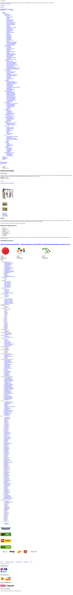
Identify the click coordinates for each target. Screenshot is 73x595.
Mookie (6, 468)
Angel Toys (7, 418)
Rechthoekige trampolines (11, 83)
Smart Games (7, 485)
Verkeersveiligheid (10, 155)
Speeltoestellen (7, 102)
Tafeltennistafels (9, 149)
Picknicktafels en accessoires (12, 122)
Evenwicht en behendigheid (11, 138)
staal (5, 517)
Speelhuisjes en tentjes (8, 117)
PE (5, 511)
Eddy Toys (6, 433)
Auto (5, 306)
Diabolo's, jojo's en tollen (11, 93)
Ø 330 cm (6, 291)
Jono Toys (6, 453)
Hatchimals (6, 444)
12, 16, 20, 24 (7, 309)
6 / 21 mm (6, 347)
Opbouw (6, 331)
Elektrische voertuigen (10, 53)
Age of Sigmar (7, 334)
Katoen (6, 504)
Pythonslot (6, 477)
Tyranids (6, 373)
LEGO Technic (7, 345)
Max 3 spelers (7, 284)
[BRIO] (5, 548)
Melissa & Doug (7, 462)
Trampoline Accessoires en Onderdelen (13, 87)
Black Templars (7, 361)
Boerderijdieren (7, 401)
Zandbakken (9, 70)
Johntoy (6, 452)
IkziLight (6, 449)
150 (5, 310)
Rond (6, 524)
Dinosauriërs (7, 403)
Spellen (8, 18)
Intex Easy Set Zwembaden (11, 63)
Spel (5, 135)
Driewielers (9, 49)
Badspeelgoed (9, 35)
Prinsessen (6, 412)
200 (5, 319)
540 (5, 315)
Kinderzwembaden (10, 61)
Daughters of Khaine (8, 379)
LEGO (8, 15)
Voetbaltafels (9, 148)
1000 (5, 324)
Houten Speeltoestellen (11, 104)
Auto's (8, 79)
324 (5, 322)
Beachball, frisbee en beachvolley (12, 139)
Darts (8, 140)
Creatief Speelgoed (10, 19)
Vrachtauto (6, 307)
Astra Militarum (7, 360)
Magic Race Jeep (7, 460)
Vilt (5, 520)
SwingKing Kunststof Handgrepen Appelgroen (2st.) (56, 244)
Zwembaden (7, 60)
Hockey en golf (9, 130)
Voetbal (8, 126)
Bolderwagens (9, 56)
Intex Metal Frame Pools (11, 64)
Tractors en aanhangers (11, 51)
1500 (5, 325)
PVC (5, 514)
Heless (6, 445)
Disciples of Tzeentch (8, 380)
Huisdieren (6, 409)
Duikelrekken (9, 112)
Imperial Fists (7, 366)
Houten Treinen (9, 21)
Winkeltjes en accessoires (11, 124)
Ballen (8, 132)
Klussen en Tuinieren (8, 410)
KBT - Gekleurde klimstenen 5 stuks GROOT (29, 244)
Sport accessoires (10, 133)
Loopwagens (9, 46)
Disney (6, 404)
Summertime (7, 489)
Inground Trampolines (10, 81)
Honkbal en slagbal (10, 128)
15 (5, 279)
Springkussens (9, 88)
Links (31, 561)
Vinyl (6, 521)
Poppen (8, 25)
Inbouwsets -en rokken (11, 89)
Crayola (6, 429)
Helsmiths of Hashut (8, 385)
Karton (6, 503)
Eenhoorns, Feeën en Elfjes (9, 406)
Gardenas (6, 439)
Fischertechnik (7, 437)
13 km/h (6, 295)
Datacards (6, 355)
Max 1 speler (7, 281)
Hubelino (6, 448)
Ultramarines (7, 374)
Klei (5, 505)
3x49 (5, 314)
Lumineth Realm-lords (8, 388)
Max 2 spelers (7, 283)
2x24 (5, 313)
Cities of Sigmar (7, 378)
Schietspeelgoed (9, 101)
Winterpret (6, 142)
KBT (5, 456)
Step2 (6, 488)
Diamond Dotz (7, 432)
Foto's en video (5, 215)
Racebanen (9, 36)
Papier (6, 510)
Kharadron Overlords (8, 387)
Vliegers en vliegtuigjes (11, 44)
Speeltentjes (9, 119)
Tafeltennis (9, 134)
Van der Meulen (7, 496)
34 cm (6, 351)
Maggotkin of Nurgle (8, 389)
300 (5, 321)
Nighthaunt (6, 390)
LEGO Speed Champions (9, 343)
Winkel (4, 156)
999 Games (7, 417)
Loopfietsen (9, 47)
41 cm (6, 352)
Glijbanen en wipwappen (9, 114)
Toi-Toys (6, 493)
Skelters (8, 52)
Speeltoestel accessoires (11, 105)
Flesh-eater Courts (8, 381)
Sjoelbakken (9, 150)
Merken (1, 561)
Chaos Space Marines (8, 362)
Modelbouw (9, 31)
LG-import (6, 459)
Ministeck (6, 465)
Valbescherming (9, 154)
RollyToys (6, 482)
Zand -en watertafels (10, 72)
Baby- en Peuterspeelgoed (11, 22)
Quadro (6, 478)
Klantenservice (5, 157)
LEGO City (7, 341)
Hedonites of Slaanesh (8, 384)
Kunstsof (6, 506)
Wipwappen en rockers (11, 116)
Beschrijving (5, 213)
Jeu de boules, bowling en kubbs (12, 136)
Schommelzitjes (9, 111)
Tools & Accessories (8, 337)
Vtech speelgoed (9, 16)
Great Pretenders (7, 443)
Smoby (6, 486)
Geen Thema (7, 408)
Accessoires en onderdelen (11, 57)
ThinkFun (6, 492)
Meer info (2, 255)
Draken (6, 405)
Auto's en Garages (10, 30)
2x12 (5, 312)
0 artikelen (3, 163)
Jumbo (6, 455)
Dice (5, 357)
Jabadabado (7, 451)
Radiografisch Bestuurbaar (11, 54)
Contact (4, 159)
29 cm (6, 350)
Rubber (6, 515)
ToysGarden (7, 495)
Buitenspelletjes (9, 137)
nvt (5, 470)
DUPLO (6, 339)
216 (5, 320)
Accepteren (2, 5)
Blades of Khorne (8, 377)
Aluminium (7, 500)
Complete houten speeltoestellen (12, 103)
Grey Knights (7, 365)
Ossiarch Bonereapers (8, 393)
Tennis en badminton (10, 127)
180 (5, 311)
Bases (6, 358)
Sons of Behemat (7, 396)
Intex (5, 450)
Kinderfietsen (9, 58)
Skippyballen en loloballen (11, 99)
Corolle (6, 428)
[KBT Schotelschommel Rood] (5, 254)
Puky (5, 476)
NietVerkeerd (7, 469)
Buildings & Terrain (8, 356)
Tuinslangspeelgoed (10, 78)
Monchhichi (7, 467)
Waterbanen (9, 73)
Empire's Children (8, 364)
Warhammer (7, 262)
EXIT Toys (7, 436)
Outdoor (6, 471)
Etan (5, 435)
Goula (6, 441)
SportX (6, 487)
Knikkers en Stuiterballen (11, 94)
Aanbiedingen (5, 158)
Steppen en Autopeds (10, 48)
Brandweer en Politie (8, 402)
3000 (5, 327)
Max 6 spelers (7, 287)
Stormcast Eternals (8, 398)
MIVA (6, 466)
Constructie (9, 107)
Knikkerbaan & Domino (11, 24)
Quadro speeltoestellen (10, 106)
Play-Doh (6, 474)
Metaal (6, 509)
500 (5, 323)
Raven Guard (7, 370)
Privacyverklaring (19, 561)
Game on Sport (7, 438)
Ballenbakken (9, 120)
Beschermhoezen (10, 86)
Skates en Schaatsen (10, 55)
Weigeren (2, 7)
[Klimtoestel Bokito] (7, 200)
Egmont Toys (7, 434)
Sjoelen (8, 141)
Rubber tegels (9, 153)
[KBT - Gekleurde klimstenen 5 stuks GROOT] (21, 254)
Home (4, 12)
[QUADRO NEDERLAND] (5, 535)
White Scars (7, 375)
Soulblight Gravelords (8, 397)
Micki (6, 464)
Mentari (6, 463)
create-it (6, 430)
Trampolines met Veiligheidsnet (12, 82)
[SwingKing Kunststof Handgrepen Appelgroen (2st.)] (46, 254)
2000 (5, 326)
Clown (6, 427)
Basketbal (8, 129)
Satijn (6, 516)
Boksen (8, 131)
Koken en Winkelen (8, 411)
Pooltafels (8, 151)
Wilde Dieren (7, 415)
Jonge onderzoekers (10, 95)
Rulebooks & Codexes (8, 354)
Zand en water (7, 69)
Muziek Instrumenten (10, 32)
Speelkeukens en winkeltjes (11, 27)
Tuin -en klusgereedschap (11, 97)
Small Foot (6, 484)
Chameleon (7, 424)
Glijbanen (8, 115)
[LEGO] (6, 542)
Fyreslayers (7, 382)
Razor (6, 481)
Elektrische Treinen (10, 29)
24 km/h (6, 296)
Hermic (6, 446)
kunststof (6, 507)
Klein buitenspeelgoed (8, 91)
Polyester (6, 513)
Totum (6, 494)
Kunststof (6, 508)
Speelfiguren (9, 38)
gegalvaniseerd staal (8, 501)
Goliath (6, 440)
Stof (5, 519)
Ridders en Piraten (8, 413)
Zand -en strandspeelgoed (11, 43)
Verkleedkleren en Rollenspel (12, 41)
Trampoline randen (10, 84)
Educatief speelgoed (10, 20)
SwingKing (7, 491)
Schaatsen (8, 145)
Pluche (8, 33)
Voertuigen (6, 414)
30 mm (6, 348)
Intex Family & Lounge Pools (12, 62)
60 (5, 317)
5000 (5, 328)
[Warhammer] (5, 529)
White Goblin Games (8, 498)
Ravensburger (7, 480)
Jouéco (6, 454)
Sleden (8, 143)
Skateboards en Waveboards (11, 59)
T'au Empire (7, 372)
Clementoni (7, 426)
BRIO (6, 422)
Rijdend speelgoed (8, 45)
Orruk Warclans (7, 392)
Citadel (6, 425)
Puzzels (8, 17)
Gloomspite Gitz (7, 383)
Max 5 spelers (7, 286)
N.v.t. (6, 294)
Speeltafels (6, 146)
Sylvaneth (6, 399)
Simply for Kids (7, 483)
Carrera (6, 423)
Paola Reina (7, 472)
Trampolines (7, 80)
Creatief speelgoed (10, 100)
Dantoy (6, 431)
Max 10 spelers (7, 282)
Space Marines (7, 371)
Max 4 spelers (7, 285)
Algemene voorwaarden (9, 561)
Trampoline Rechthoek (8, 292)
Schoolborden (9, 37)
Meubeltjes (6, 121)
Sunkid (6, 490)
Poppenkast (9, 34)
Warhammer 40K (8, 333)
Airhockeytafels (9, 147)
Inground (6, 330)
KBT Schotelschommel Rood (8, 244)
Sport (6, 125)
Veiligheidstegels (10, 90)
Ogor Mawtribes (7, 391)
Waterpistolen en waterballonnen (12, 74)
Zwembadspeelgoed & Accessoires (13, 68)
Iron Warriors (7, 367)
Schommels (7, 109)
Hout (5, 502)
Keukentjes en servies (10, 123)
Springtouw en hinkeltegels (11, 96)
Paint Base (6, 336)
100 (5, 318)
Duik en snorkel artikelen (11, 75)
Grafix (6, 442)
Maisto (6, 461)
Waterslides (9, 76)
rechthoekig (7, 523)
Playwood (6, 475)
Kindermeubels (9, 28)
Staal (5, 518)
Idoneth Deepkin (7, 386)
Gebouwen (6, 407)
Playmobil (8, 26)
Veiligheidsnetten (10, 85)
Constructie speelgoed (10, 23)
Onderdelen (9, 108)
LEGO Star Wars (8, 344)
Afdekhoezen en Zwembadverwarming (13, 67)
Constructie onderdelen (11, 113)
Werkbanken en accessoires (11, 42)
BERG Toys (7, 419)
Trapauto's (8, 50)
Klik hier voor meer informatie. (5, 3)
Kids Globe (7, 457)
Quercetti (6, 479)
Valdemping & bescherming (9, 152)
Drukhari (6, 363)
